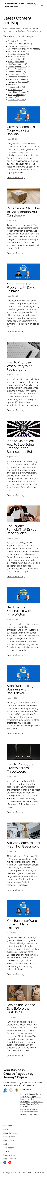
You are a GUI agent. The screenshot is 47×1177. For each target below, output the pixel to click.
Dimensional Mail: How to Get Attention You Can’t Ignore (23, 211)
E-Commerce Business (17, 51)
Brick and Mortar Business (18, 44)
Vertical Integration (16, 99)
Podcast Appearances (17, 66)
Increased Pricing (15, 59)
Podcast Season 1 (15, 71)
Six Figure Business (16, 94)
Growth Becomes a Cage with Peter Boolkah (21, 130)
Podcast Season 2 (15, 74)
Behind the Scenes (15, 41)
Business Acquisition (16, 46)
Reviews (11, 84)
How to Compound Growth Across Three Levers (20, 767)
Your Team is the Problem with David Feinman (21, 287)
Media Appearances (16, 61)
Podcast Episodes (15, 69)
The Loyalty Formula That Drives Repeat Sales (21, 529)
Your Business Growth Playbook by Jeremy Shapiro (19, 5)
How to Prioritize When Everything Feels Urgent (19, 366)
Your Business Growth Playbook (27, 31)
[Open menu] (42, 5)
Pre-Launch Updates (16, 79)
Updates (11, 97)
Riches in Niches (14, 87)
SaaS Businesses (15, 89)
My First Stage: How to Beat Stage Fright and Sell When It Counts (31, 1104)
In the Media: (26, 1089)
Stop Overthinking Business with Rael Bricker (20, 689)
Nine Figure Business (16, 64)
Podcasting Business (16, 76)
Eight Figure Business (16, 54)
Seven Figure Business (17, 92)
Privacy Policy (39, 1173)
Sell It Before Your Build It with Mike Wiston (19, 610)
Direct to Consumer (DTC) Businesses (23, 49)
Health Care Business (16, 56)
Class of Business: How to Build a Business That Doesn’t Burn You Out (30, 1112)
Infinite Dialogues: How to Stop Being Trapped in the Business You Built (20, 446)
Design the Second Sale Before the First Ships (21, 1008)
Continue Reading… (16, 177)
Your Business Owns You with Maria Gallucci (22, 924)
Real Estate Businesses (17, 82)
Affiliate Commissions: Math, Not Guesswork (23, 844)
